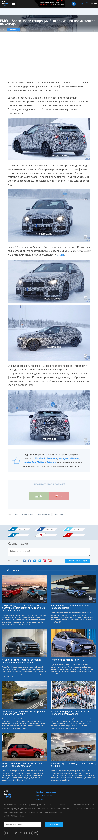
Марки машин (44, 514)
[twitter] (16, 833)
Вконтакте (51, 459)
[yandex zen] (31, 833)
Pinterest (74, 459)
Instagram (64, 459)
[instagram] (11, 833)
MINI (62, 255)
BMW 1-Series (28, 514)
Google (50, 560)
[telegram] (26, 833)
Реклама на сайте (44, 796)
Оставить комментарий (77, 561)
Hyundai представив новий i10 (67, 660)
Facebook (40, 459)
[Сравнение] (82, 4)
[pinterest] (21, 833)
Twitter (40, 462)
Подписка (54, 825)
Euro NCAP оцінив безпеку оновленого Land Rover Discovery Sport (23, 765)
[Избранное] (87, 4)
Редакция (40, 800)
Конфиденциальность (46, 792)
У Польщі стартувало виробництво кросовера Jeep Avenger (70, 713)
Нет (61, 496)
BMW (16, 514)
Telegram (51, 462)
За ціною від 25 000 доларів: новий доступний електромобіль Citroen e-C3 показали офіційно (23, 608)
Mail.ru (34, 560)
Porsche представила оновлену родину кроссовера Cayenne (23, 713)
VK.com (24, 560)
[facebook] (6, 833)
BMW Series (59, 514)
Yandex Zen (29, 462)
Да (40, 496)
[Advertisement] (49, 59)
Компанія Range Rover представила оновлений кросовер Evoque (21, 661)
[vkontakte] (36, 833)
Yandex (44, 560)
